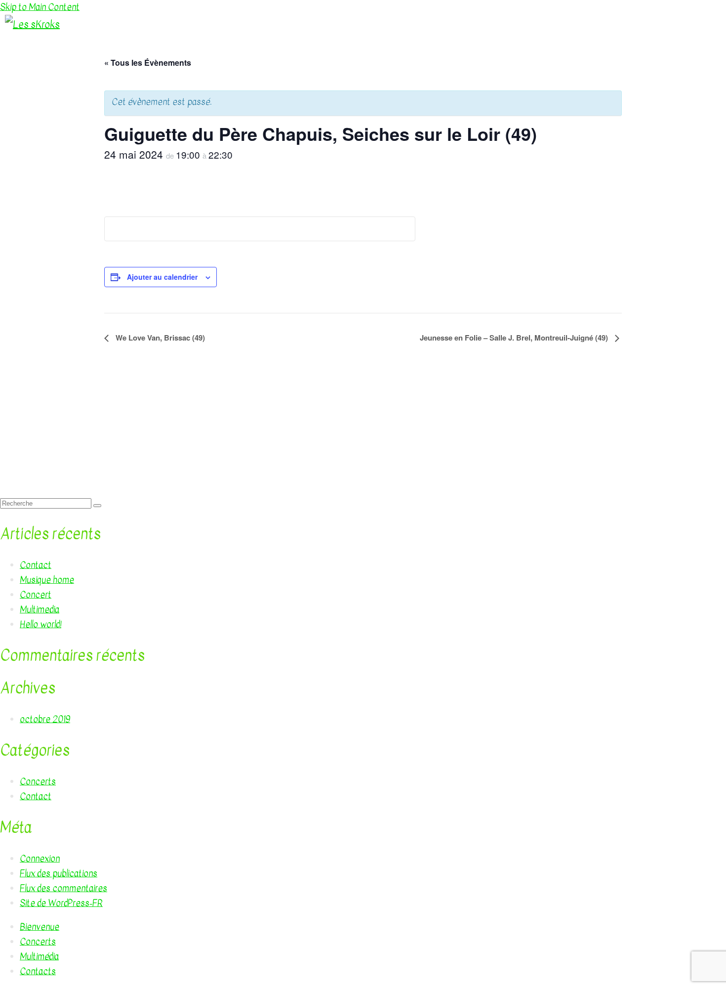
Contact (35, 565)
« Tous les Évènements (147, 62)
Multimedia (39, 609)
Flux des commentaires (63, 888)
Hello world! (40, 624)
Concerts (38, 781)
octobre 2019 (45, 719)
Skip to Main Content (40, 7)
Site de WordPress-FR (61, 903)
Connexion (40, 858)
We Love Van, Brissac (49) (159, 337)
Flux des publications (58, 873)
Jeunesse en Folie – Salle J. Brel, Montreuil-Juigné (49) (515, 337)
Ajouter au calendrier (162, 277)
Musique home (47, 580)
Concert (35, 594)
